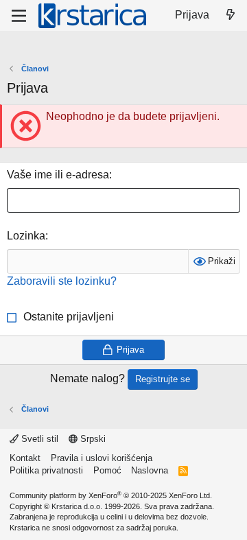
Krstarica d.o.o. (76, 506)
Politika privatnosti (46, 470)
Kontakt (25, 458)
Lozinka (26, 236)
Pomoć (107, 470)
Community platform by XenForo (111, 495)
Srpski (92, 439)
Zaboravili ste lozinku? (62, 281)
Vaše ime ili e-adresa (58, 174)
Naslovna (149, 470)
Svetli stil (38, 439)
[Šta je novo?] (230, 15)
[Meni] (19, 16)
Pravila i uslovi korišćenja (101, 458)
